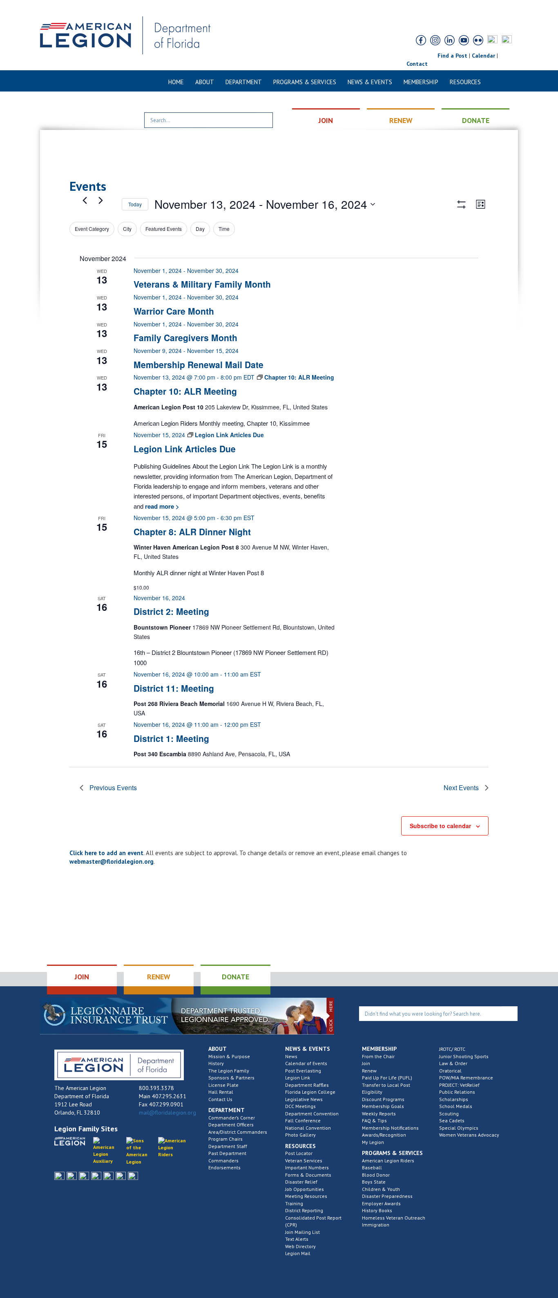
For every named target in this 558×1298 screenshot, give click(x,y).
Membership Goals (383, 1106)
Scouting (449, 1113)
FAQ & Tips (374, 1120)
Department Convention (312, 1113)
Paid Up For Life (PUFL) (387, 1078)
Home (176, 82)
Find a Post (452, 55)
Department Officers (231, 1125)
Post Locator (298, 1153)
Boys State (374, 1182)
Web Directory (300, 1246)
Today (135, 204)
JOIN (326, 120)
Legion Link (297, 1078)
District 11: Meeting (174, 688)
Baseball (372, 1167)
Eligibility (372, 1092)
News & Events (370, 82)
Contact (417, 63)
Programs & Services (304, 82)
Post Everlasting (303, 1071)
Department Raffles (307, 1085)
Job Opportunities (304, 1189)
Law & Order (453, 1063)
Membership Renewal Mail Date (198, 364)
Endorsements (224, 1167)
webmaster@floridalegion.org (111, 861)
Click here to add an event (106, 853)
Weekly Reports (379, 1113)
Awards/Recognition (384, 1135)
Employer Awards (381, 1203)
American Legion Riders (388, 1160)
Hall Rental (220, 1092)
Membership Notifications (390, 1128)
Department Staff (227, 1146)
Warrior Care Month (174, 311)
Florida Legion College (310, 1092)
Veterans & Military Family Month (202, 284)
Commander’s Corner (231, 1118)
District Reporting (304, 1210)
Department (243, 82)
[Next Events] (100, 200)
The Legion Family (228, 1071)
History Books (377, 1210)
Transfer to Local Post (386, 1085)
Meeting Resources (306, 1196)
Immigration (375, 1225)
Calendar (483, 55)
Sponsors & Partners (231, 1078)
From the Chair (378, 1056)
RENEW (401, 120)
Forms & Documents (308, 1175)
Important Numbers (307, 1167)
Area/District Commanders (237, 1132)
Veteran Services (303, 1160)
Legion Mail (297, 1253)
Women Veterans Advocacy (469, 1135)
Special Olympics (458, 1128)
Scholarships (453, 1099)
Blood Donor (376, 1175)
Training (294, 1203)
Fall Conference (303, 1120)
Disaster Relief (301, 1182)
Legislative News (304, 1099)
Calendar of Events (306, 1063)
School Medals (455, 1106)
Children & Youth (381, 1189)
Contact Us (220, 1099)
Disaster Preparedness (387, 1196)
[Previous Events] (84, 200)
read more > (161, 506)
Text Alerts (296, 1239)
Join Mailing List (302, 1232)
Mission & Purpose (229, 1056)
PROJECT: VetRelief (459, 1085)
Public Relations (457, 1092)
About (204, 82)
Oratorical (450, 1071)
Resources (465, 82)
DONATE (475, 120)
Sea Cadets (451, 1120)
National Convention (308, 1128)
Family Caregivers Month (185, 337)
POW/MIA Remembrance (466, 1078)
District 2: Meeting (171, 611)
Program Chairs (225, 1139)
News (291, 1056)
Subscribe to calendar (440, 826)
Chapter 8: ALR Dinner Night (192, 531)
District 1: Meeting (171, 738)
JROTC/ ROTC (452, 1049)
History (216, 1063)
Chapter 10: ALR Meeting (185, 391)
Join (366, 1063)
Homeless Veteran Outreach (393, 1218)
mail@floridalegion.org (167, 1112)
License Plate (223, 1085)
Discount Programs (383, 1099)
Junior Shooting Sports (464, 1056)
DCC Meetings (300, 1106)
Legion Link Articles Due (185, 448)
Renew (369, 1071)
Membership (421, 82)
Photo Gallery (300, 1135)
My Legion (373, 1142)
